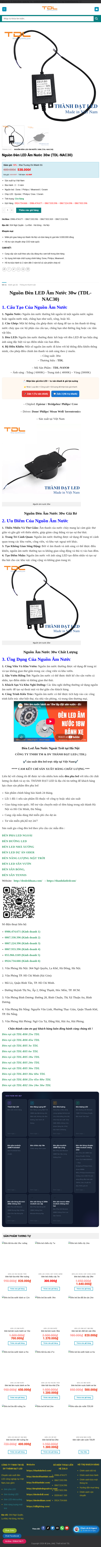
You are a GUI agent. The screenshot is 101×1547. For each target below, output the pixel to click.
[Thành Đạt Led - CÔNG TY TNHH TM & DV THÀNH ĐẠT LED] (50, 9)
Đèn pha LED (10, 1489)
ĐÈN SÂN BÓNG (13, 869)
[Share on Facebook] (9, 269)
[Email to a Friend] (18, 269)
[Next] (93, 75)
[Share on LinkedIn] (28, 269)
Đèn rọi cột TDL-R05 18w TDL (21, 1057)
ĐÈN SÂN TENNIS (14, 875)
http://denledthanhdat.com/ (40, 1476)
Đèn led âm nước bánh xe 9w (17, 1385)
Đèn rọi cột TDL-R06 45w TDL (21, 1040)
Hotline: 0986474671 (14, 1541)
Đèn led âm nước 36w (50, 1331)
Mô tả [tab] (4, 285)
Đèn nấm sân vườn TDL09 (84, 1440)
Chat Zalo (9, 1530)
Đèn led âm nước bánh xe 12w (17, 1331)
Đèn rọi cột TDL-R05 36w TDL (21, 1068)
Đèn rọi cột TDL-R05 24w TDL (21, 1062)
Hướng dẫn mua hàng (89, 1487)
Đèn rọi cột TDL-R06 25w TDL (21, 1034)
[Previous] (7, 75)
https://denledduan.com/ (39, 1500)
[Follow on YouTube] (67, 1528)
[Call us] (62, 1528)
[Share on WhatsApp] (4, 269)
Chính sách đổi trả (88, 1470)
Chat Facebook (12, 1536)
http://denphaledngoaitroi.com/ (42, 1488)
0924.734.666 (13, 961)
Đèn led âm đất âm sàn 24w (84, 1331)
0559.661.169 (60, 1495)
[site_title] (51, 1543)
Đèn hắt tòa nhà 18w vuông (17, 1277)
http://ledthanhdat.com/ (38, 1482)
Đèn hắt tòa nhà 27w (50, 1385)
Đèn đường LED (11, 1494)
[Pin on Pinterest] (23, 269)
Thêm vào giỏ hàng (29, 210)
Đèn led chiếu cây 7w (50, 1277)
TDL (68, 1543)
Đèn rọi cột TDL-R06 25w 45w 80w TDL (26, 1079)
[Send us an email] (57, 1528)
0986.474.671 (13, 931)
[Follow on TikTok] (48, 1528)
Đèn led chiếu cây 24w (83, 1277)
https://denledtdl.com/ (38, 1494)
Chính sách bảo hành (89, 1475)
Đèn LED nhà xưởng (13, 1499)
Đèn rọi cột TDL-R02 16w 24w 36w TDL (26, 1085)
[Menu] (4, 9)
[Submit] (96, 18)
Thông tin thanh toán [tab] (28, 285)
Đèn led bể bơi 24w (50, 1440)
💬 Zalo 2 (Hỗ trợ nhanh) (65, 394)
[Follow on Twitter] (52, 1528)
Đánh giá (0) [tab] (13, 285)
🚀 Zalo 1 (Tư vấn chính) (36, 394)
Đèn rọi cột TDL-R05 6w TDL (20, 1051)
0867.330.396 (13, 937)
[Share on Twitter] (14, 269)
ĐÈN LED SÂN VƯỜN (16, 863)
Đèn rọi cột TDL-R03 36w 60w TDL (23, 1073)
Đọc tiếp (84, 1452)
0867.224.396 (13, 943)
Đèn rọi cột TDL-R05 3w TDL (20, 1045)
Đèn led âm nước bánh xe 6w (83, 1385)
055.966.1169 (13, 955)
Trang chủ (7, 149)
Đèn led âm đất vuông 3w (17, 1440)
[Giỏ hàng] (97, 9)
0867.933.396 (13, 949)
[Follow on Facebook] (43, 1528)
